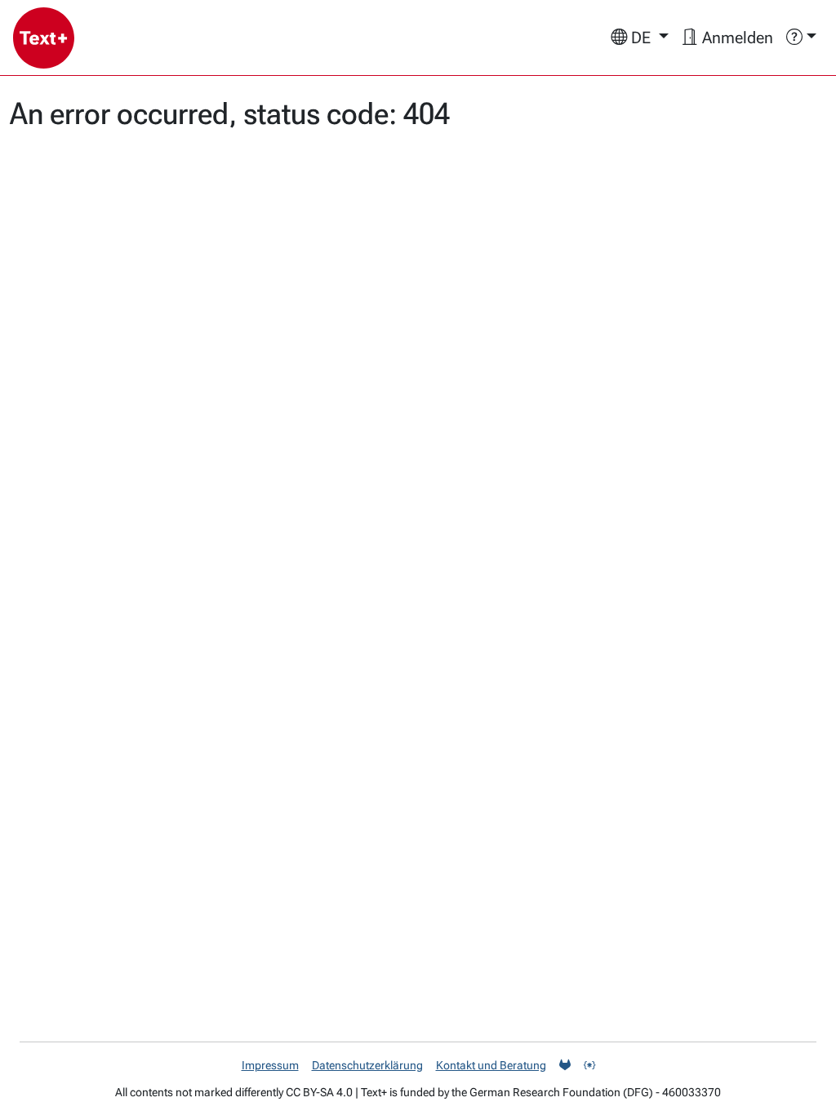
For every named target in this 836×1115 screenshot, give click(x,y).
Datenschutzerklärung (367, 1065)
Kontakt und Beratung (491, 1065)
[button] (639, 38)
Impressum (270, 1065)
